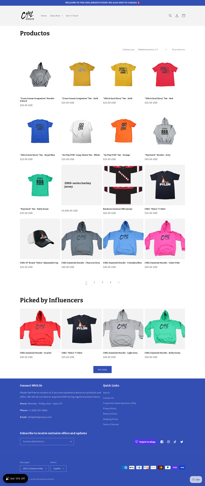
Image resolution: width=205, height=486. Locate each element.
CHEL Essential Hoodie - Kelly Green (162, 353)
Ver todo (102, 369)
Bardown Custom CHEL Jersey (117, 209)
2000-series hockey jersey (78, 184)
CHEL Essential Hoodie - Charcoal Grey (81, 263)
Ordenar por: (129, 49)
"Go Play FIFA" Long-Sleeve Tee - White (81, 155)
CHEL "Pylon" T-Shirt (155, 209)
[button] (56, 15)
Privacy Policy (109, 408)
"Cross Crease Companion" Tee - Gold (80, 98)
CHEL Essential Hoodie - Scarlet (35, 353)
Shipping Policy (110, 419)
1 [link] (86, 282)
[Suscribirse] (70, 441)
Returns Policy (110, 413)
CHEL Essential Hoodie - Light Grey (120, 353)
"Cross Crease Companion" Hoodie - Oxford (37, 99)
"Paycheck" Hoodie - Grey (157, 155)
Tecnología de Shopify (45, 479)
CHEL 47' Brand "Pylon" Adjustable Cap (39, 263)
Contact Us (108, 398)
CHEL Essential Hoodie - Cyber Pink (162, 263)
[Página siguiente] (118, 282)
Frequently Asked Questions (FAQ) (119, 403)
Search (106, 392)
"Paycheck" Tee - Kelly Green (34, 209)
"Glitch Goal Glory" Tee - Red (159, 98)
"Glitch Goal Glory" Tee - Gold (117, 98)
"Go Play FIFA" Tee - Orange (116, 155)
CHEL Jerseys (31, 479)
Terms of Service (111, 424)
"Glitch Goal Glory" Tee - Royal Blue (37, 155)
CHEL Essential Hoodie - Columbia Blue (122, 263)
